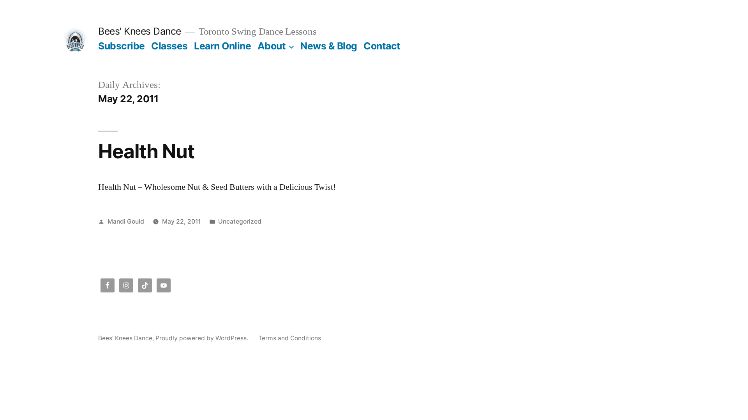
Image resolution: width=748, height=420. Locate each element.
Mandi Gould (126, 221)
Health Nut (146, 151)
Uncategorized (239, 221)
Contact (381, 46)
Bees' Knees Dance (139, 31)
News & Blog (328, 46)
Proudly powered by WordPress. (202, 338)
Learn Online (222, 46)
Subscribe (121, 46)
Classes (169, 46)
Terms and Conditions (289, 338)
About (272, 46)
